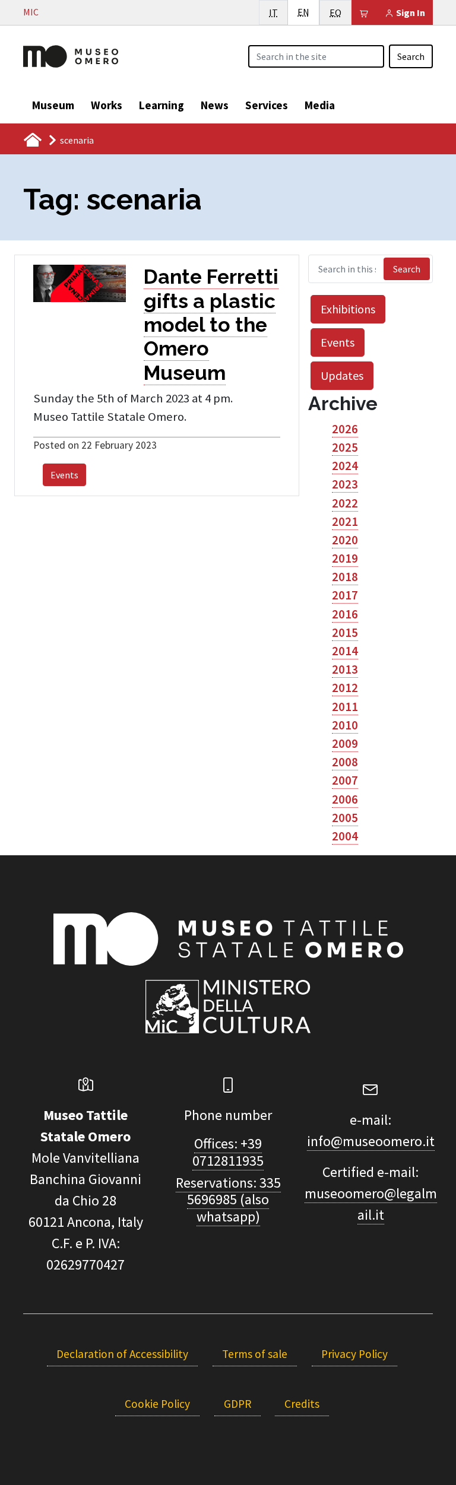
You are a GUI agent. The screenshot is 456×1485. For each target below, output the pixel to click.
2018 (345, 577)
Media (320, 105)
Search (411, 56)
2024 (345, 466)
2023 (345, 484)
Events (64, 475)
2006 (345, 799)
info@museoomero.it (371, 1141)
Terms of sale (254, 1354)
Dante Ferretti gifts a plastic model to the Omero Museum (211, 324)
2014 (345, 651)
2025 (345, 447)
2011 (345, 707)
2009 (345, 743)
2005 (345, 818)
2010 (345, 725)
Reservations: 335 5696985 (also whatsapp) (228, 1199)
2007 (345, 780)
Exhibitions (348, 309)
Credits (301, 1404)
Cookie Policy (157, 1404)
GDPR (237, 1404)
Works (106, 105)
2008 (345, 762)
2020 (345, 540)
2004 (345, 836)
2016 (345, 614)
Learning (161, 105)
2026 (345, 429)
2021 (345, 521)
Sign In (409, 12)
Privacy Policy (354, 1354)
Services (266, 105)
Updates (342, 375)
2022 (345, 503)
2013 (345, 669)
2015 (345, 632)
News (215, 105)
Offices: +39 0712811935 (228, 1152)
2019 (345, 558)
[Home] (70, 55)
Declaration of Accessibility (122, 1354)
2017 (345, 595)
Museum (53, 105)
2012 (345, 688)
